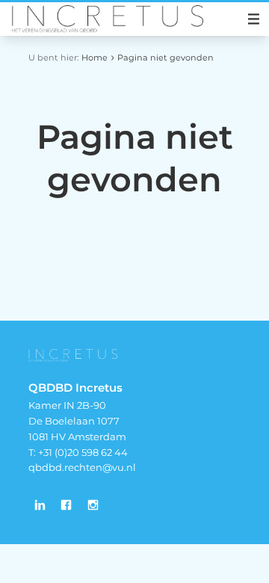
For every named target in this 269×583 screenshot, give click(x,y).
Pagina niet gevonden (165, 57)
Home (94, 57)
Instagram (92, 504)
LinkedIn (39, 504)
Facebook (66, 504)
